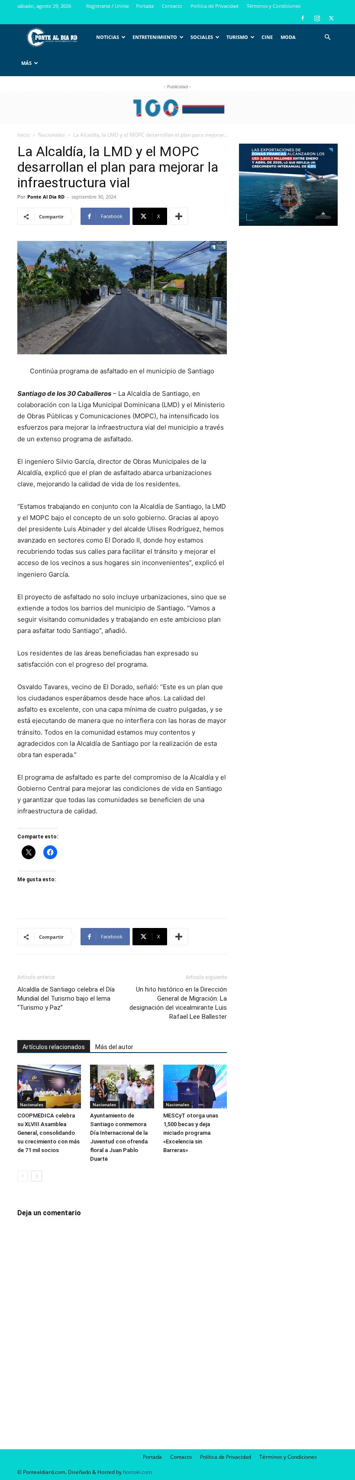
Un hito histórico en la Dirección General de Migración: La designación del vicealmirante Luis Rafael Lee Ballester (178, 1003)
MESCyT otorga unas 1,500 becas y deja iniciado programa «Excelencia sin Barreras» (190, 1132)
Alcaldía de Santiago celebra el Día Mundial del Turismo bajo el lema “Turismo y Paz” (66, 998)
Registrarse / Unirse (107, 6)
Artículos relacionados (54, 1046)
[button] (327, 37)
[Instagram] (316, 18)
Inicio (23, 134)
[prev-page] (22, 1176)
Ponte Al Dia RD (46, 196)
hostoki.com (137, 1472)
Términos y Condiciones (273, 6)
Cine (267, 37)
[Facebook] (302, 18)
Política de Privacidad (214, 6)
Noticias (107, 37)
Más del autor (114, 1046)
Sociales (201, 37)
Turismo (237, 37)
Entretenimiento (154, 37)
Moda (288, 37)
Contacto (172, 6)
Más (26, 63)
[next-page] (36, 1176)
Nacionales (51, 134)
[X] (331, 18)
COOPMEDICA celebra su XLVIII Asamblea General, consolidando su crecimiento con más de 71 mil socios (48, 1132)
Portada (145, 6)
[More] (179, 216)
